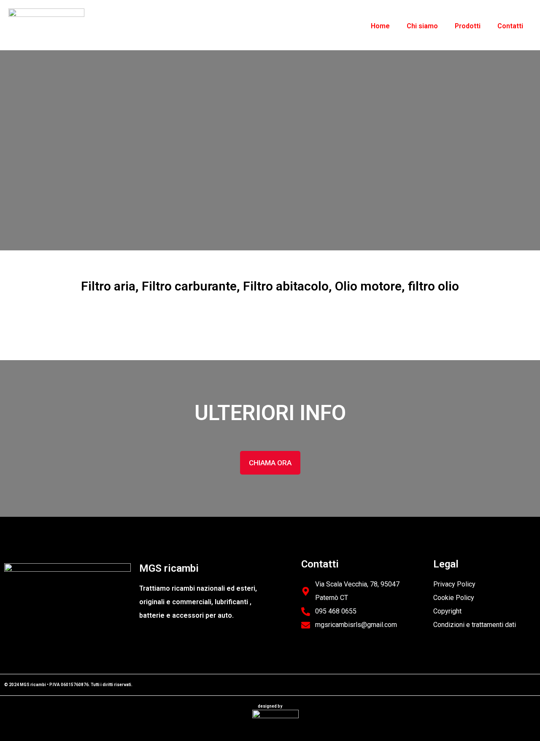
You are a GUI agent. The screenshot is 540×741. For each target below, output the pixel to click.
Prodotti (468, 26)
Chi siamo (422, 26)
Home (380, 26)
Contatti (510, 26)
